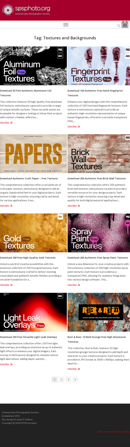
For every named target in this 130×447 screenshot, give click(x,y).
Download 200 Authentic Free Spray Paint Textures (98, 257)
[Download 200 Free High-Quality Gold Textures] (31, 232)
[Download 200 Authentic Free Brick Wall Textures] (99, 153)
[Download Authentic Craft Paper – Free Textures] (31, 153)
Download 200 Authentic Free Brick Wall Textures (97, 178)
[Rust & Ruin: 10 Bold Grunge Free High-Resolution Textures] (99, 312)
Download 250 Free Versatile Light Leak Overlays (28, 337)
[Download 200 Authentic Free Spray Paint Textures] (99, 232)
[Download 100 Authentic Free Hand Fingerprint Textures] (99, 65)
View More (9, 122)
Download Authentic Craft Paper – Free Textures (29, 178)
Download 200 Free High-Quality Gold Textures (28, 257)
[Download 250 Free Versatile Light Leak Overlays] (31, 312)
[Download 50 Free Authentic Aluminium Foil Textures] (31, 65)
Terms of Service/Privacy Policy (113, 431)
